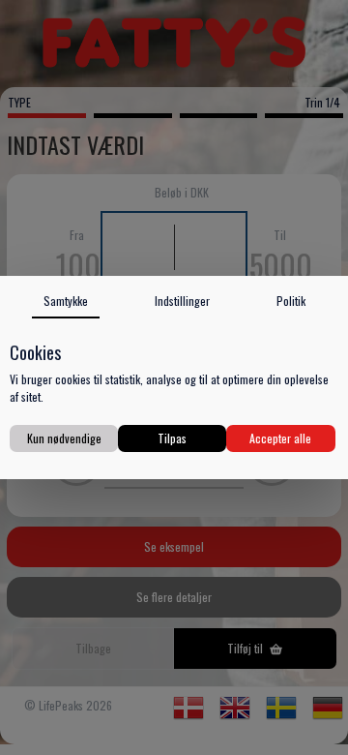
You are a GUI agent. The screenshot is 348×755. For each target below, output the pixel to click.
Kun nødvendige (64, 438)
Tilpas (172, 438)
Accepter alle (280, 438)
